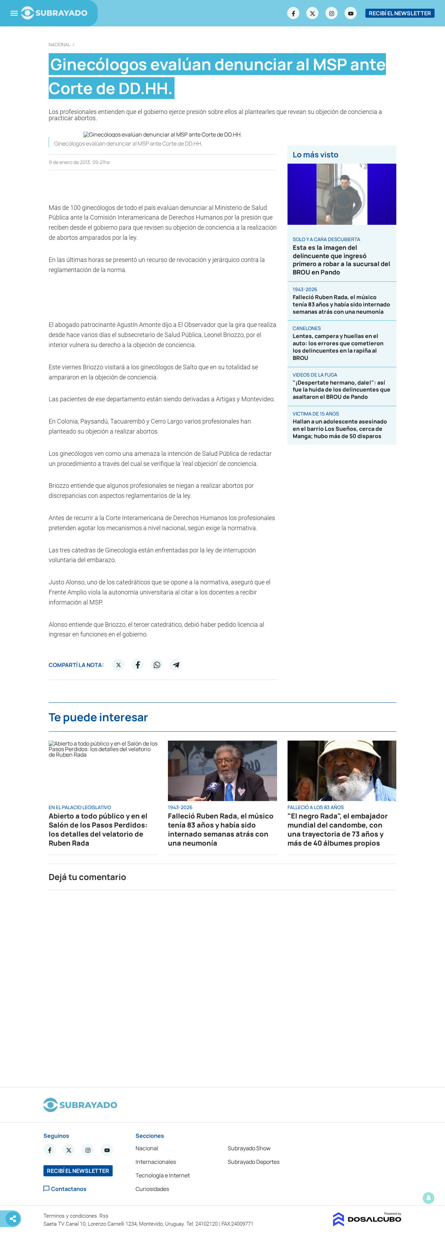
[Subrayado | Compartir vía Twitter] (118, 665)
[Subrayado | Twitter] (312, 13)
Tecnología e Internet (163, 1175)
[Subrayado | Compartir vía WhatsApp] (157, 665)
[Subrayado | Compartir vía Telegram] (176, 665)
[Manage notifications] (428, 1197)
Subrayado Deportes (254, 1162)
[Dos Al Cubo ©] (367, 1224)
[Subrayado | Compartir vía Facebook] (138, 665)
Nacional (59, 44)
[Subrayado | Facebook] (293, 13)
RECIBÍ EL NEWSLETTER (400, 13)
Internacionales (156, 1162)
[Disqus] (222, 985)
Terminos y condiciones (70, 1216)
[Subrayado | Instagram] (331, 13)
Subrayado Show (249, 1148)
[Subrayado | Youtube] (351, 13)
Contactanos (69, 1189)
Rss (104, 1216)
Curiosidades (152, 1189)
